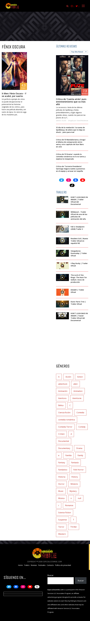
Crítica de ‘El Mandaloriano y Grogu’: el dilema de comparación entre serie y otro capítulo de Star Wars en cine (71, 143)
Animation (77, 391)
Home (20, 565)
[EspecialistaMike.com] (12, 8)
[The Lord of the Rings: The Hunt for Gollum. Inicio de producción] (62, 277)
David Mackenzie (82, 121)
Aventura (62, 398)
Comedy (81, 427)
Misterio (74, 484)
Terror (61, 527)
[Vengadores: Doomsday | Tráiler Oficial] (62, 253)
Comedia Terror (65, 427)
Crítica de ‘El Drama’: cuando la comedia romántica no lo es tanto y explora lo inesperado (71, 156)
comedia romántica (66, 419)
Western (62, 534)
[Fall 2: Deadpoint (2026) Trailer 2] (62, 229)
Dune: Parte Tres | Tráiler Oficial (78, 303)
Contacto (50, 565)
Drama (79, 448)
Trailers (27, 565)
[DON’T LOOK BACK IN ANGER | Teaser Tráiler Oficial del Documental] (62, 315)
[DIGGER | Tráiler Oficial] (62, 292)
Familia (68, 455)
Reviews (34, 565)
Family (80, 455)
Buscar (50, 575)
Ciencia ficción (64, 412)
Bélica (60, 405)
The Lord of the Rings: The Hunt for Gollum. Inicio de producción (79, 278)
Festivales (42, 565)
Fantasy (61, 462)
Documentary (64, 448)
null (79, 498)
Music (60, 491)
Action (80, 377)
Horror (61, 484)
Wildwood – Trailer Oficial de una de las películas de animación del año (79, 215)
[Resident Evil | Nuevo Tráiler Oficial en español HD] (62, 240)
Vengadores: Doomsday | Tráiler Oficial (79, 253)
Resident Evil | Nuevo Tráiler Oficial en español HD (79, 240)
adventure (62, 384)
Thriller (73, 527)
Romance (69, 505)
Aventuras (76, 398)
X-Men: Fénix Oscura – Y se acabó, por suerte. (14, 94)
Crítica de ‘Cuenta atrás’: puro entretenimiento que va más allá (71, 102)
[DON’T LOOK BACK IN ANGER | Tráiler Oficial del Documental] (62, 199)
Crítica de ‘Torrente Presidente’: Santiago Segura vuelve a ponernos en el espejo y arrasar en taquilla (70, 168)
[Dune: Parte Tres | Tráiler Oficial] (62, 304)
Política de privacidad (63, 565)
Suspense (62, 519)
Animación (62, 391)
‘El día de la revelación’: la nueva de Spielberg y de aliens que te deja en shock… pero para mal (70, 129)
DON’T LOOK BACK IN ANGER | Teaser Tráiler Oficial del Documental (79, 317)
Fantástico (62, 469)
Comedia (80, 412)
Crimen (61, 434)
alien (75, 384)
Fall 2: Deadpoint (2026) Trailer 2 (77, 228)
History (74, 477)
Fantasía (75, 462)
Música (61, 498)
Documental (63, 441)
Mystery (73, 491)
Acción (64, 121)
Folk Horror (78, 469)
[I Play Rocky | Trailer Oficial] (62, 265)
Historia (61, 477)
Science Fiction (64, 512)
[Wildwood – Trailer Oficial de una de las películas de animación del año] (62, 214)
